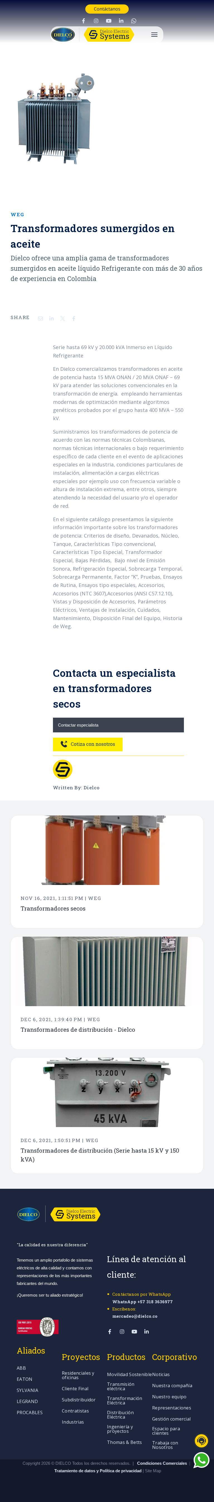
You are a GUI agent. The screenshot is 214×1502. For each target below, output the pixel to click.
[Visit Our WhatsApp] (133, 20)
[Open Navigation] (154, 35)
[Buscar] (204, 115)
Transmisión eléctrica (121, 1387)
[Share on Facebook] (73, 318)
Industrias (73, 1422)
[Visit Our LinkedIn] (121, 20)
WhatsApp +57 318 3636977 (142, 1301)
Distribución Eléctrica (120, 1415)
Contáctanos (107, 9)
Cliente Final (75, 1389)
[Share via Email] (40, 318)
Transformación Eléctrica (124, 1401)
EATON (25, 1379)
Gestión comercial (171, 1419)
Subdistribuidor (79, 1400)
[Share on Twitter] (62, 318)
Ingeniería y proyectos (120, 1429)
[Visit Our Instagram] (96, 20)
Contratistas (75, 1411)
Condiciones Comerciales (162, 1463)
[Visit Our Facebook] (83, 20)
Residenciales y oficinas (78, 1376)
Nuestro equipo (169, 1397)
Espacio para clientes (166, 1431)
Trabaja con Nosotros (165, 1445)
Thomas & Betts (124, 1442)
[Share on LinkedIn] (51, 318)
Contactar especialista (78, 725)
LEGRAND (27, 1401)
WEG (17, 214)
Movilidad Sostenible (129, 1374)
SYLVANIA (27, 1390)
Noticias (161, 1374)
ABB (21, 1368)
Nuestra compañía (172, 1386)
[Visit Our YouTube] (108, 20)
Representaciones (171, 1408)
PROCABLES (30, 1413)
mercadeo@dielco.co (134, 1316)
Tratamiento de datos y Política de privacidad (98, 1470)
